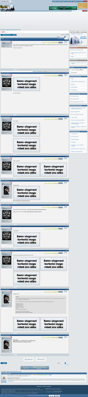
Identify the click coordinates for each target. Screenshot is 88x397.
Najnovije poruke (39, 386)
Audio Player (73, 142)
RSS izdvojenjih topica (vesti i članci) (77, 101)
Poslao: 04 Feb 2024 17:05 (6, 250)
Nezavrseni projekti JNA (75, 111)
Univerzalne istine (74, 133)
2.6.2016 (67, 34)
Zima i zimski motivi (74, 136)
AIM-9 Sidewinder (74, 87)
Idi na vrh (67, 364)
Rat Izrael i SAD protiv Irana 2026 (77, 49)
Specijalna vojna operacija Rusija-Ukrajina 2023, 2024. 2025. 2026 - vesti (78, 108)
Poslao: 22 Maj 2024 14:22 (6, 289)
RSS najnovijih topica (75, 96)
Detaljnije (50, 374)
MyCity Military (55, 1)
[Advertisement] (44, 21)
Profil (15, 69)
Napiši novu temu (6, 34)
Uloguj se (59, 1)
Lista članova (75, 1)
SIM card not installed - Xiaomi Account (78, 148)
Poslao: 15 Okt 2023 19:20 (6, 226)
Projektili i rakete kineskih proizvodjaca (78, 81)
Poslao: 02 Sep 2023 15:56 (6, 116)
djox (2, 183)
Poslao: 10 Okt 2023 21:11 (6, 180)
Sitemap (44, 386)
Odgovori (14, 34)
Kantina (67, 1)
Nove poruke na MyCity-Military (76, 105)
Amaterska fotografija (75, 139)
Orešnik (72, 56)
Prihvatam (51, 395)
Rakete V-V (73, 84)
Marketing (85, 1)
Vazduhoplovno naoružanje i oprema (12, 29)
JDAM (19, 29)
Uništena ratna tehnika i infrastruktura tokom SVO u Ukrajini (77, 123)
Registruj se (63, 1)
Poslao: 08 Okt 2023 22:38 (6, 156)
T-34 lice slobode (74, 117)
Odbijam (57, 395)
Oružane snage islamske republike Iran (78, 120)
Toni (2, 75)
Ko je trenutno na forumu (7, 373)
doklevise (3, 42)
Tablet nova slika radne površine (76, 151)
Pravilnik (71, 1)
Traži (79, 1)
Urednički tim (49, 386)
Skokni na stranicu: (61, 38)
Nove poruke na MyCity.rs (75, 131)
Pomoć (82, 1)
